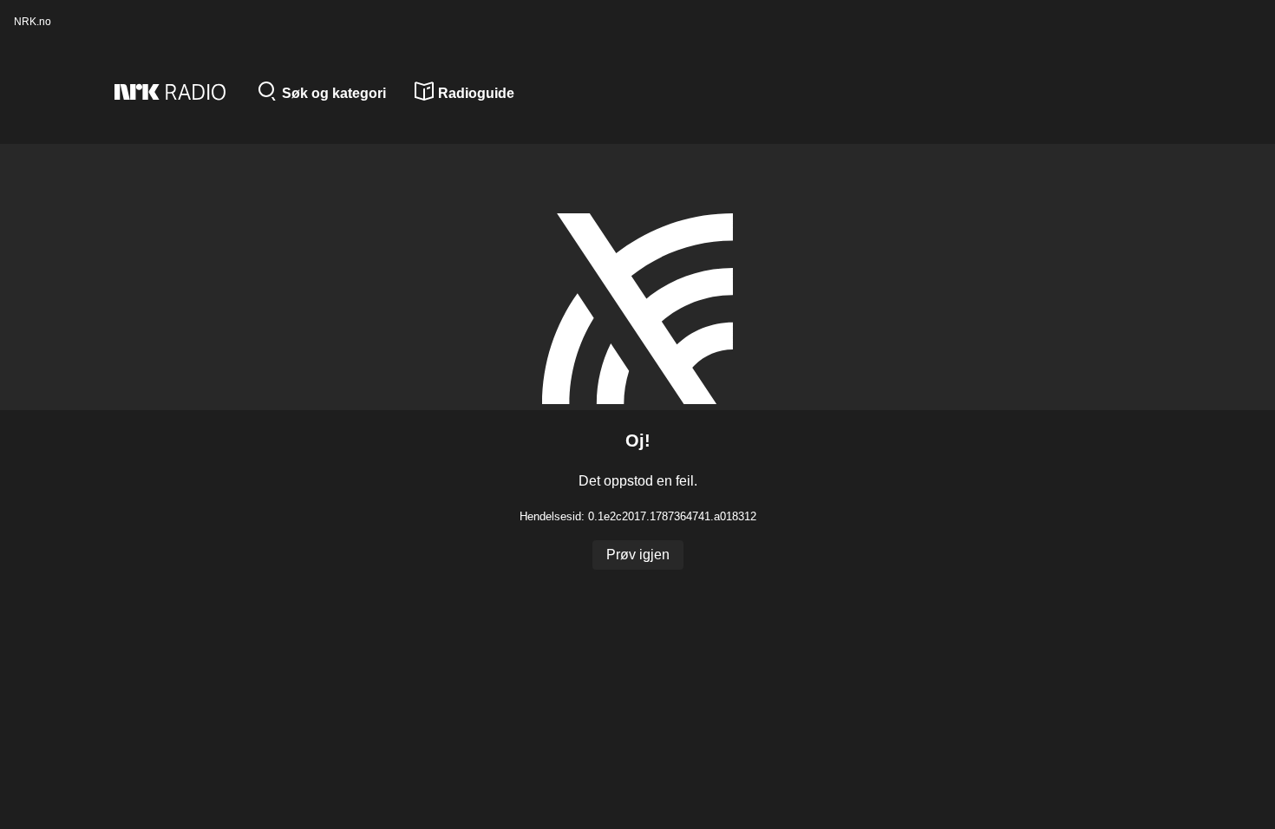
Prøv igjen (638, 554)
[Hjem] (179, 93)
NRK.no (32, 22)
